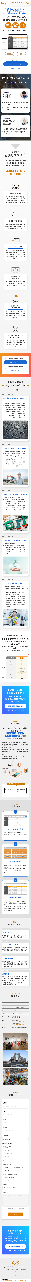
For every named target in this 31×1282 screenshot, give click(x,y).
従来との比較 (25, 1267)
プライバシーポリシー (13, 1208)
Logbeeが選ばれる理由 (9, 1267)
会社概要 (15, 1271)
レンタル (18, 1267)
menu (27, 3)
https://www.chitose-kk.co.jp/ (20, 1021)
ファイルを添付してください (11, 1188)
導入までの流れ (23, 1269)
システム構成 (7, 1269)
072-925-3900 (15, 2)
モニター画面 (15, 1269)
